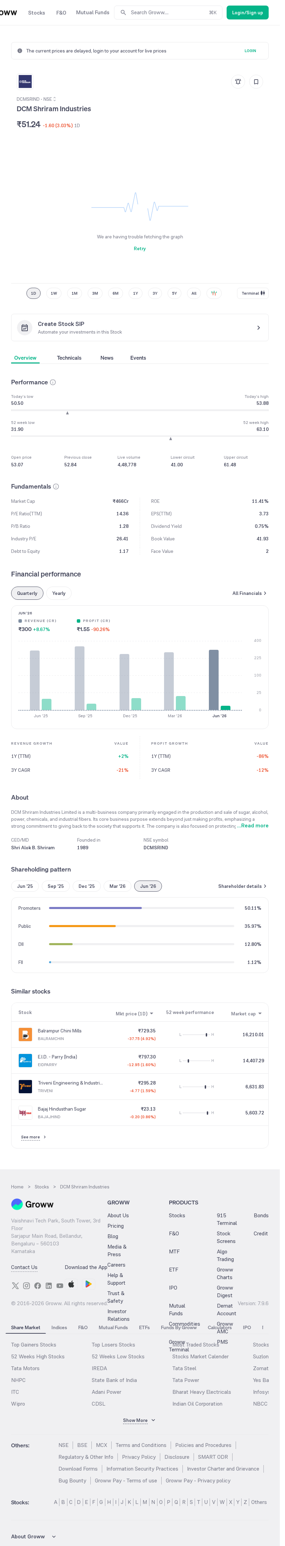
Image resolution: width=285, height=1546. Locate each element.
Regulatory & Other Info (85, 1457)
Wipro (18, 1403)
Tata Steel (184, 1368)
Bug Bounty (72, 1480)
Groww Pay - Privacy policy (198, 1480)
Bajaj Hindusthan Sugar (62, 1109)
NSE (63, 1445)
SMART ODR (213, 1457)
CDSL (98, 1403)
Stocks (177, 1215)
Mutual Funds (177, 1309)
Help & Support (116, 1278)
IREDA (99, 1368)
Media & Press (117, 1250)
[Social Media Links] (15, 1286)
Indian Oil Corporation (197, 1403)
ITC (15, 1392)
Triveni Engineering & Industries (70, 1083)
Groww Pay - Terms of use (126, 1480)
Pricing (115, 1225)
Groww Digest (225, 1291)
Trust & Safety (115, 1297)
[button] (52, 382)
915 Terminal (227, 1219)
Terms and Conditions (141, 1445)
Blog (112, 1236)
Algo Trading (225, 1255)
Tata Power (185, 1380)
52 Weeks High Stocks (38, 1356)
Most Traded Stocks (195, 1344)
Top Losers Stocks (113, 1344)
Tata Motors (25, 1368)
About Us (118, 1215)
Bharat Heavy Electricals (201, 1392)
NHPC (18, 1380)
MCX (101, 1445)
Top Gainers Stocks (33, 1344)
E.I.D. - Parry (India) (57, 1057)
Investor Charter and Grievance (223, 1468)
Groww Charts (225, 1273)
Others (259, 1502)
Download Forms (78, 1468)
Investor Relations (118, 1315)
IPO (173, 1287)
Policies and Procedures (203, 1445)
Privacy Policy (139, 1457)
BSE (82, 1445)
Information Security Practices (142, 1468)
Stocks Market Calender (200, 1356)
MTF (174, 1251)
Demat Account (226, 1309)
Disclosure (176, 1457)
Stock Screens (226, 1237)
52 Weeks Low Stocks (118, 1356)
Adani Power (106, 1392)
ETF (173, 1269)
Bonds (261, 1215)
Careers (116, 1264)
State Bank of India (114, 1380)
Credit (261, 1233)
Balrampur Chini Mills (60, 1031)
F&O (174, 1233)
